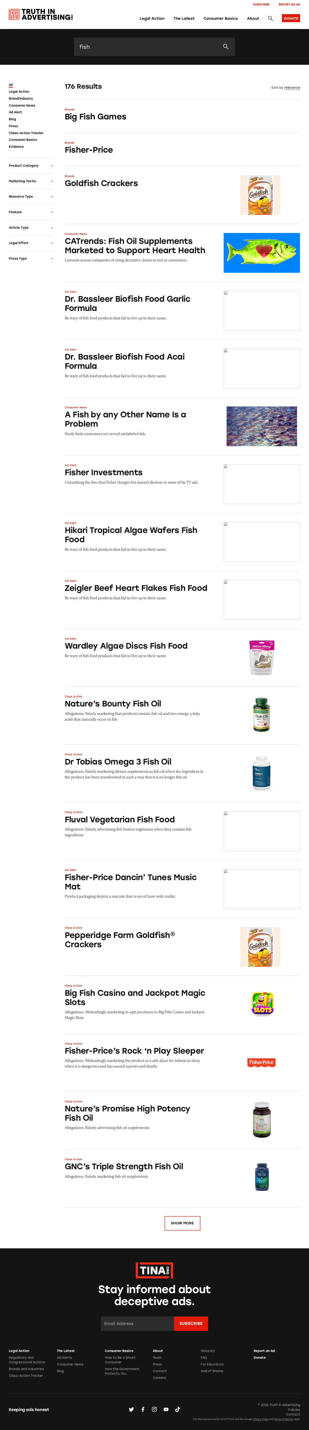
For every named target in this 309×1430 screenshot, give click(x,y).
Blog (12, 119)
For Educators (212, 1364)
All (11, 85)
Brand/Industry (21, 99)
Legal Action (152, 18)
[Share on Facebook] (143, 1409)
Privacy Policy (260, 1419)
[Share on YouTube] (166, 1409)
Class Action (73, 696)
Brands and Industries (26, 1369)
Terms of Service (283, 1419)
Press (13, 126)
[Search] (270, 18)
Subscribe (261, 4)
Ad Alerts (64, 1358)
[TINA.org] (154, 1270)
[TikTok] (177, 1409)
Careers (159, 1378)
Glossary (208, 1351)
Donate (260, 1358)
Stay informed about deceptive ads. (154, 1295)
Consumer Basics (220, 18)
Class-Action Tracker (26, 133)
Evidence (16, 147)
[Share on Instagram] (154, 1409)
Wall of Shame (212, 1371)
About (253, 18)
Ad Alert (15, 112)
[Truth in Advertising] (41, 14)
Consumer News (22, 105)
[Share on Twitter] (131, 1409)
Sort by (277, 88)
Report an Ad (289, 4)
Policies (294, 1410)
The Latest (184, 18)
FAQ (204, 1358)
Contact (160, 1371)
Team (157, 1358)
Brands (69, 109)
